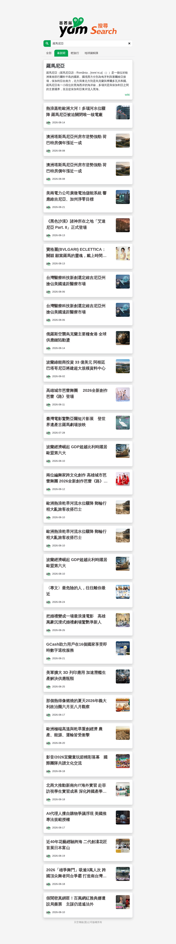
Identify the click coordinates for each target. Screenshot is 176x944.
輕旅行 (75, 53)
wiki (127, 94)
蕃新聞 (61, 53)
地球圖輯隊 (91, 53)
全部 (49, 53)
